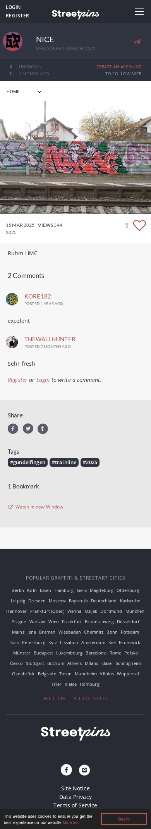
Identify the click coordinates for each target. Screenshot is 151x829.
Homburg (90, 684)
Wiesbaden (69, 632)
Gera (82, 590)
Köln (32, 590)
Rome (116, 653)
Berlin (18, 590)
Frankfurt (72, 621)
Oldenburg (128, 590)
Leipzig (18, 601)
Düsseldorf (128, 621)
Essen (45, 590)
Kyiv (52, 642)
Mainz (18, 632)
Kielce (71, 684)
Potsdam (130, 632)
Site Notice (75, 788)
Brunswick (129, 642)
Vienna (74, 611)
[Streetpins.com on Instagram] (84, 770)
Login (13, 7)
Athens (74, 663)
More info (71, 822)
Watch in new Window (38, 507)
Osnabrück (23, 673)
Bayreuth (78, 601)
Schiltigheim (128, 663)
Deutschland (104, 601)
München (135, 611)
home (13, 91)
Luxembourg (69, 653)
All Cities (54, 698)
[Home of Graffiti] (75, 13)
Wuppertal (128, 673)
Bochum (55, 663)
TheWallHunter (50, 339)
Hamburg (64, 590)
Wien (53, 621)
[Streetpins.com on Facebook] (66, 770)
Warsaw (37, 621)
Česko (16, 663)
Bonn (112, 632)
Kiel (112, 642)
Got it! (124, 819)
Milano (92, 663)
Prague (19, 621)
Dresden (37, 601)
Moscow (57, 601)
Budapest (43, 653)
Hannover (16, 611)
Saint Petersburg (27, 642)
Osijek (91, 611)
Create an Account (118, 67)
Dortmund (111, 611)
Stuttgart (35, 663)
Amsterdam (93, 642)
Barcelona (96, 653)
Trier (56, 684)
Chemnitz (93, 632)
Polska (131, 653)
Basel (107, 663)
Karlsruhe (130, 601)
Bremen (47, 632)
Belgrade (47, 673)
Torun (65, 673)
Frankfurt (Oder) (47, 611)
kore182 (37, 296)
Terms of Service (75, 805)
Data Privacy (75, 796)
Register (17, 15)
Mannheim (86, 673)
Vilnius (107, 673)
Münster (22, 653)
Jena (31, 632)
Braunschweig (99, 621)
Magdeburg (101, 590)
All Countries (91, 698)
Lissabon (69, 642)
